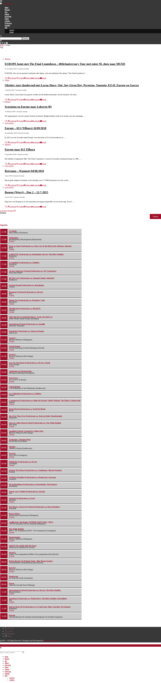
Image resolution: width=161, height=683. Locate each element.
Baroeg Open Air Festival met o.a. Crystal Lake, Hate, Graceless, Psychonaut (39, 607)
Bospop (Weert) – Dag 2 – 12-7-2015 (26, 192)
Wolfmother (14, 238)
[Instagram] (5, 43)
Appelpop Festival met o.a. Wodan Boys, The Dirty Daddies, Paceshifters (38, 599)
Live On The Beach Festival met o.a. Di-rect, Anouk (29, 363)
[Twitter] (2, 43)
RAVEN (12, 568)
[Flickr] (7, 43)
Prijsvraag (8, 23)
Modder (12, 447)
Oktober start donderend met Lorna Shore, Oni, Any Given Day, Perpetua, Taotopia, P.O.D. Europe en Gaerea (72, 85)
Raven (11, 583)
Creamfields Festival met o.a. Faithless (24, 263)
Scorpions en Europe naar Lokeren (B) (28, 106)
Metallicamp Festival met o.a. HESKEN (25, 309)
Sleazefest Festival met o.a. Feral (22, 498)
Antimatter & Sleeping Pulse (20, 371)
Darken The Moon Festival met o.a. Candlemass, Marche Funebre (35, 470)
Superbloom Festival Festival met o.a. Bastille (27, 324)
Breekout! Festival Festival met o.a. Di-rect (26, 292)
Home (6, 8)
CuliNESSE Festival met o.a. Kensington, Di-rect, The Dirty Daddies (36, 254)
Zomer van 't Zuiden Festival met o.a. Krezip (27, 492)
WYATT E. (13, 378)
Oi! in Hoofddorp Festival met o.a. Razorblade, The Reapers (33, 484)
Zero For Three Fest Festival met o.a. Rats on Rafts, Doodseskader (35, 416)
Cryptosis (13, 231)
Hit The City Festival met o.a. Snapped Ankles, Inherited (31, 278)
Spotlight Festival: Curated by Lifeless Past (26, 431)
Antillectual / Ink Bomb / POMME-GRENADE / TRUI (31, 522)
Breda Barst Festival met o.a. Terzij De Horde (27, 409)
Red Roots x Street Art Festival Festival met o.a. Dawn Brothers (34, 507)
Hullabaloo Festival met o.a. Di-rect (23, 462)
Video (7, 19)
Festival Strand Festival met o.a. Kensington (26, 285)
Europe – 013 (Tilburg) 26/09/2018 (25, 128)
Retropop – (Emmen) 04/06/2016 (24, 170)
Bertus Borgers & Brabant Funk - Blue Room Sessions (31, 561)
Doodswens (13, 576)
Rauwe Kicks (14, 514)
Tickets (11, 241)
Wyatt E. (12, 338)
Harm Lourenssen (50, 641)
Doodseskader (14, 537)
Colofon (11, 32)
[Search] (1, 36)
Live (6, 12)
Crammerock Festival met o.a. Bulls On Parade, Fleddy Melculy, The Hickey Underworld (44, 400)
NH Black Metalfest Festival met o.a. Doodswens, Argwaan (32, 477)
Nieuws (7, 10)
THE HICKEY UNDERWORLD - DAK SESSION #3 (30, 317)
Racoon (12, 615)
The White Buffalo (16, 529)
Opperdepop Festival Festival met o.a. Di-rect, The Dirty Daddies (35, 590)
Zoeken (3, 213)
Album (7, 14)
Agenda (7, 26)
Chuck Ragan (14, 346)
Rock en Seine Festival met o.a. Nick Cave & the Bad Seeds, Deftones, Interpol (40, 246)
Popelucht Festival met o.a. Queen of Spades (26, 331)
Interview (8, 17)
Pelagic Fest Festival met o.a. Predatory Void (27, 300)
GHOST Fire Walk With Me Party (23, 546)
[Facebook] (0, 43)
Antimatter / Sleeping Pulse (20, 440)
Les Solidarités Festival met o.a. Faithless (25, 394)
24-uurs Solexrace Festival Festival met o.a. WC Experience (32, 271)
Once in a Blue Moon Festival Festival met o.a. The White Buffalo (35, 423)
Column (7, 21)
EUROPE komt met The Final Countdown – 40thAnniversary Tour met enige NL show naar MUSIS (65, 63)
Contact (11, 30)
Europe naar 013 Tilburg (20, 149)
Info (6, 28)
